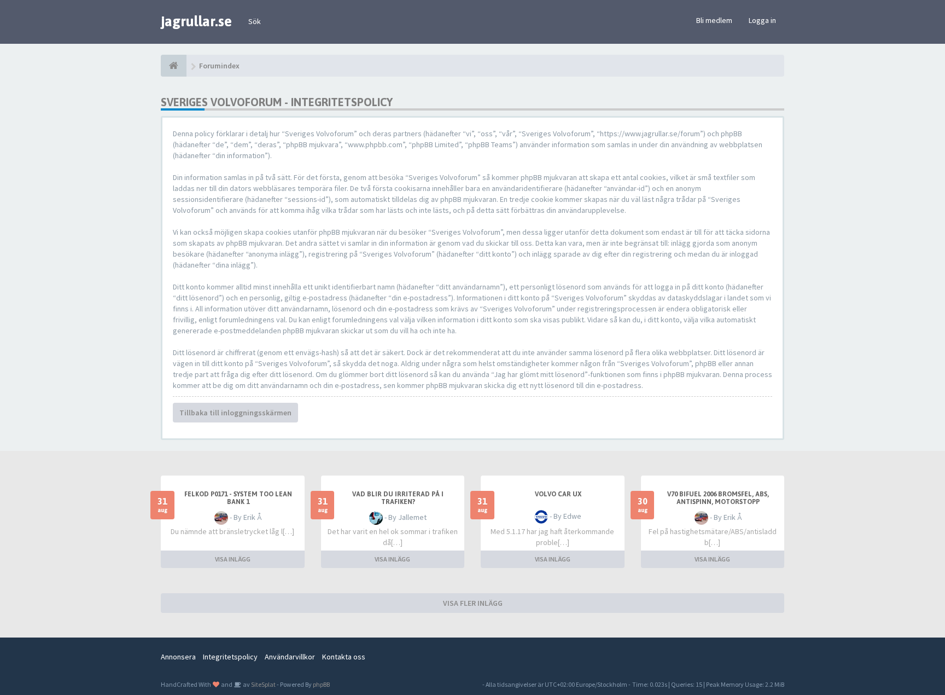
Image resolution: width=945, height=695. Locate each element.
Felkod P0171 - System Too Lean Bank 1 (238, 498)
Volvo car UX (558, 494)
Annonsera (178, 657)
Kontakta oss (343, 657)
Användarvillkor (290, 657)
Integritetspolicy (230, 657)
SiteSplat (263, 684)
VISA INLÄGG (232, 559)
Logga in (762, 20)
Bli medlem (714, 20)
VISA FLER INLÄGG (473, 603)
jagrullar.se (196, 21)
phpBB (321, 684)
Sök (254, 21)
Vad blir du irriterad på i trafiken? (398, 498)
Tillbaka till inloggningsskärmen (235, 413)
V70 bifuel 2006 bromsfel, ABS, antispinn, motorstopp (718, 498)
